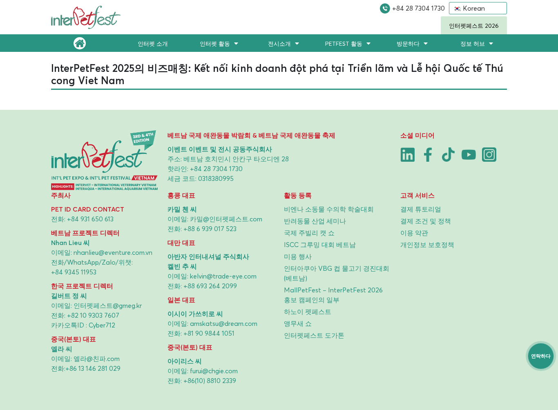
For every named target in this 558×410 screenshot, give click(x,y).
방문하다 (408, 43)
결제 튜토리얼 (420, 209)
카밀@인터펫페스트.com (226, 219)
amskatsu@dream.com (223, 323)
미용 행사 (298, 256)
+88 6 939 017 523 (210, 229)
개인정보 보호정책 (427, 245)
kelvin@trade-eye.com (223, 276)
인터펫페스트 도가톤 (314, 335)
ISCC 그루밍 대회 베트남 (320, 245)
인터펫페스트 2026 (474, 25)
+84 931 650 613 (90, 219)
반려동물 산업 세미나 (315, 221)
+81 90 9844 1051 (208, 333)
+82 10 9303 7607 (93, 315)
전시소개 (279, 43)
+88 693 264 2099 (210, 286)
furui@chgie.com (214, 371)
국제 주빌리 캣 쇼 (309, 233)
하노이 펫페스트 (307, 312)
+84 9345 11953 (73, 272)
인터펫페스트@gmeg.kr (108, 305)
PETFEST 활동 (343, 43)
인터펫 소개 (153, 43)
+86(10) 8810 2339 (209, 381)
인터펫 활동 (215, 43)
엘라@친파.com (97, 358)
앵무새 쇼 (298, 323)
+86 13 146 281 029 (93, 368)
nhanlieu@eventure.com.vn (113, 252)
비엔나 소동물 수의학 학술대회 (329, 209)
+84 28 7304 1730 (418, 8)
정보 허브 (472, 43)
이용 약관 (414, 233)
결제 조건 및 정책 (425, 221)
